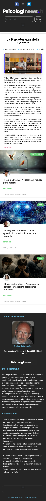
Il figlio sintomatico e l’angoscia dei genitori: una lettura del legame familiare (21, 287)
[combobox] (19, 19)
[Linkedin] (29, 4)
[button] (23, 25)
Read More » (7, 188)
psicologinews (9, 147)
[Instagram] (23, 4)
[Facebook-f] (17, 4)
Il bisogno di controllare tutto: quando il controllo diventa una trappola (19, 233)
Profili (41, 49)
